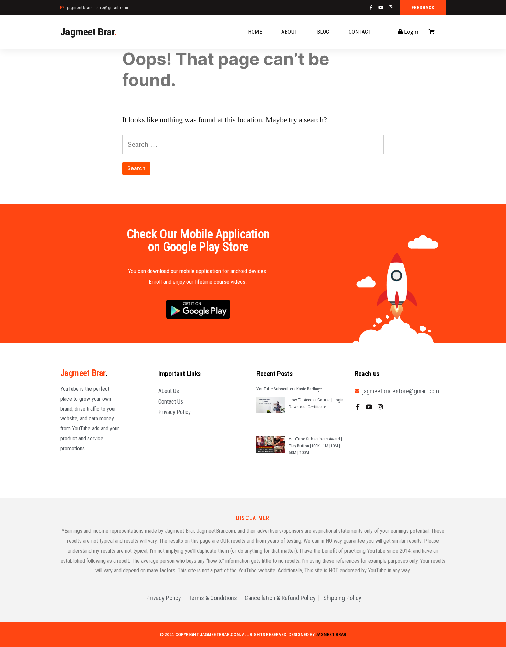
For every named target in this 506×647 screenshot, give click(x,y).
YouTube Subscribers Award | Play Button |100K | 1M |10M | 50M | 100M (315, 445)
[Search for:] (253, 144)
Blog (323, 32)
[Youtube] (381, 7)
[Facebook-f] (371, 7)
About (289, 32)
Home (255, 32)
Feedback (423, 7)
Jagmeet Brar (88, 32)
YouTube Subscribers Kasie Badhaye (289, 389)
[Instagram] (390, 7)
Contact (360, 32)
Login (410, 31)
